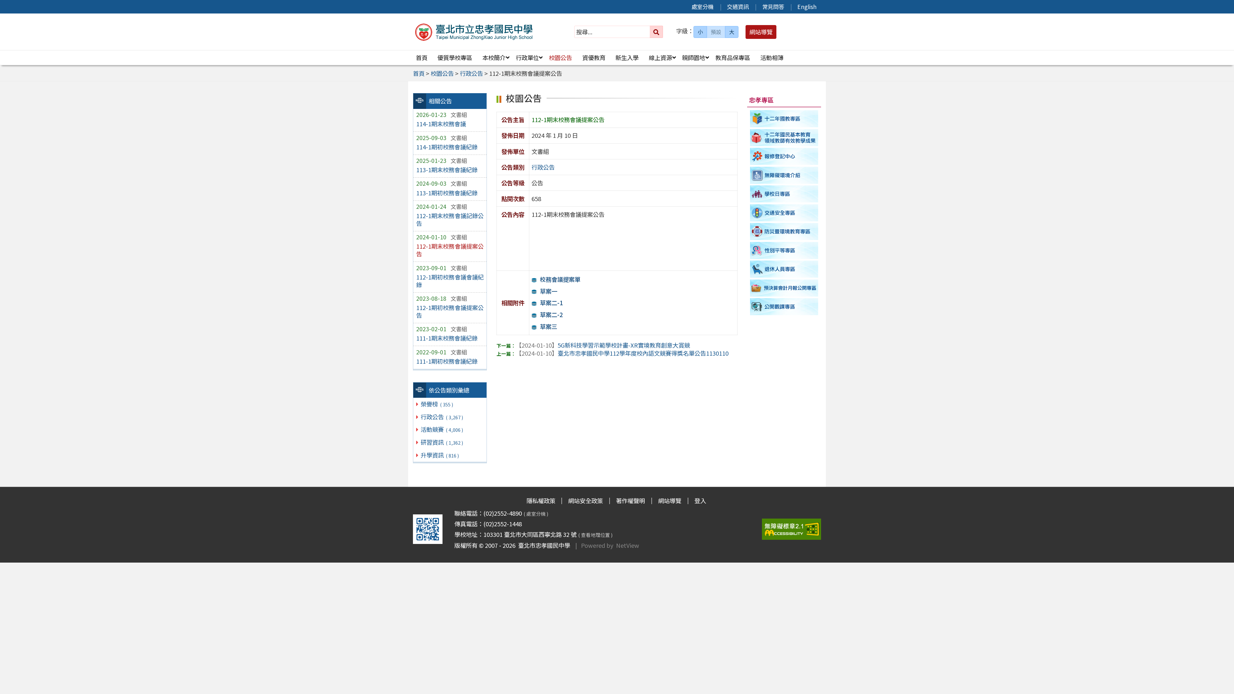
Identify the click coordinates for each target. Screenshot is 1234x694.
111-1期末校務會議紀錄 (447, 338)
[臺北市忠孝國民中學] (474, 31)
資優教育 (593, 57)
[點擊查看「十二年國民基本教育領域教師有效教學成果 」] (784, 137)
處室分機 (702, 7)
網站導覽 (669, 500)
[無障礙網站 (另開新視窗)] (791, 529)
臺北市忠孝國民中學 (542, 545)
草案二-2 (551, 314)
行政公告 (442, 417)
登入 (700, 500)
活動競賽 (442, 429)
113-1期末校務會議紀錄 (447, 169)
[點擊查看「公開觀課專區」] (784, 307)
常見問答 (773, 7)
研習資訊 (442, 442)
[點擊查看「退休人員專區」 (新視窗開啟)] (784, 269)
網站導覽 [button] (761, 32)
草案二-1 (551, 302)
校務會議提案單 (560, 279)
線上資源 (660, 57)
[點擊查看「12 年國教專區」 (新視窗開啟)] (784, 118)
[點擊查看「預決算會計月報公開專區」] (784, 288)
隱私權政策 (540, 500)
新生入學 (627, 57)
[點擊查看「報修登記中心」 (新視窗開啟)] (784, 156)
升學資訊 (440, 455)
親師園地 (693, 57)
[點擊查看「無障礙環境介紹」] (784, 175)
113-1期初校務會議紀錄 (447, 193)
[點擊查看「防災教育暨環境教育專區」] (784, 231)
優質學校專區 (454, 57)
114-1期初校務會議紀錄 (447, 147)
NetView (627, 545)
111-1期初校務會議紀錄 (447, 361)
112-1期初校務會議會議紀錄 (450, 281)
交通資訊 (738, 7)
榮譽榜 (437, 404)
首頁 (421, 57)
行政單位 (527, 57)
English (807, 7)
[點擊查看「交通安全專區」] (784, 212)
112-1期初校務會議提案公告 (450, 311)
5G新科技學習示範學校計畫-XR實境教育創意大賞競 (603, 345)
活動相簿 (771, 57)
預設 (716, 32)
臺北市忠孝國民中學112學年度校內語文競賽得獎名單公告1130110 (622, 353)
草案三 (548, 326)
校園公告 (560, 57)
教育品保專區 (732, 57)
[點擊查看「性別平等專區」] (784, 250)
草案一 (548, 291)
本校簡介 (493, 57)
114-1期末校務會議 (441, 124)
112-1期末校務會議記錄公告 (450, 219)
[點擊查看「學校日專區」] (784, 193)
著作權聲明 (630, 500)
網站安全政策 (585, 500)
